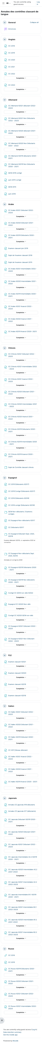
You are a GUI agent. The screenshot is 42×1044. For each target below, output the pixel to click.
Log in (38, 3)
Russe (11, 949)
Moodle (15, 1041)
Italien (11, 706)
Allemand (12, 100)
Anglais (11, 39)
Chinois (11, 348)
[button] (8, 3)
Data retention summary (12, 1032)
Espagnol (12, 478)
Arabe (11, 204)
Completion (20, 78)
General (12, 22)
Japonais (12, 798)
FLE (10, 655)
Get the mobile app (10, 1035)
